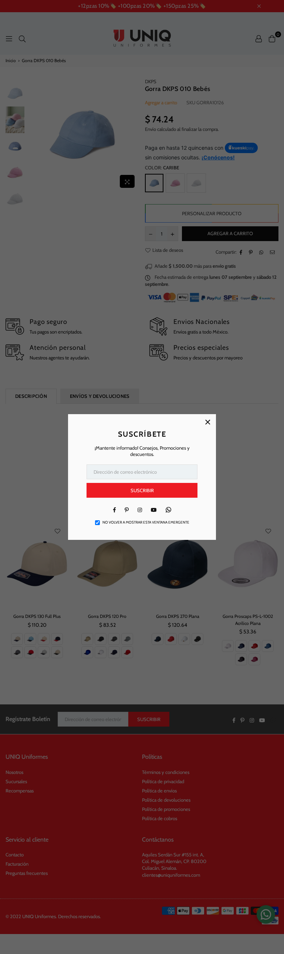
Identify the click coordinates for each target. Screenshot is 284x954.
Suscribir (142, 490)
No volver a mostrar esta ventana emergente (145, 522)
